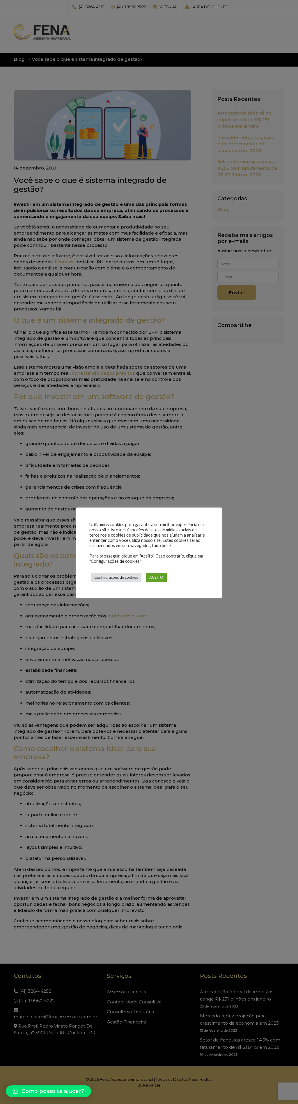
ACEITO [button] (156, 577)
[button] (48, 1091)
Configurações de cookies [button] (116, 577)
